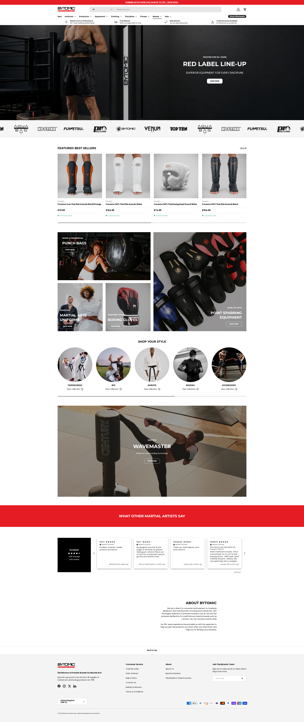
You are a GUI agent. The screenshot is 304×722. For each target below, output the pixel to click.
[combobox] (156, 9)
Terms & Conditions (134, 691)
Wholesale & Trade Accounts (178, 678)
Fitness (143, 16)
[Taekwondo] (75, 364)
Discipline (129, 16)
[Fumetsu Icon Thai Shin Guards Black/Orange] (80, 176)
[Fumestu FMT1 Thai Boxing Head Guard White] (176, 176)
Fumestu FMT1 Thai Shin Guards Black (220, 204)
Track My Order (132, 669)
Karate (152, 385)
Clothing (115, 16)
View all (243, 148)
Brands (156, 16)
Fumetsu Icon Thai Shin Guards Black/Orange (79, 204)
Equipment (100, 16)
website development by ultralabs (88, 713)
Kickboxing (229, 385)
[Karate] (152, 364)
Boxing (190, 385)
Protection (84, 16)
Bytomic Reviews (173, 673)
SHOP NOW (214, 81)
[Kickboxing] (229, 364)
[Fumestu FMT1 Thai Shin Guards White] (128, 176)
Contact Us (131, 682)
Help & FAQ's (131, 678)
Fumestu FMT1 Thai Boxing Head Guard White (175, 204)
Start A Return (132, 673)
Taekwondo (75, 385)
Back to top (152, 650)
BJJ (113, 385)
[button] (245, 9)
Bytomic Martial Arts (69, 713)
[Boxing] (190, 364)
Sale (167, 16)
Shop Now (70, 250)
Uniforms (69, 16)
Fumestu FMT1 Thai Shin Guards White (124, 204)
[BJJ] (113, 364)
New (60, 16)
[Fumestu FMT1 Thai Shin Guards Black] (224, 176)
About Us (170, 669)
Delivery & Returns (134, 687)
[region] (169, 553)
